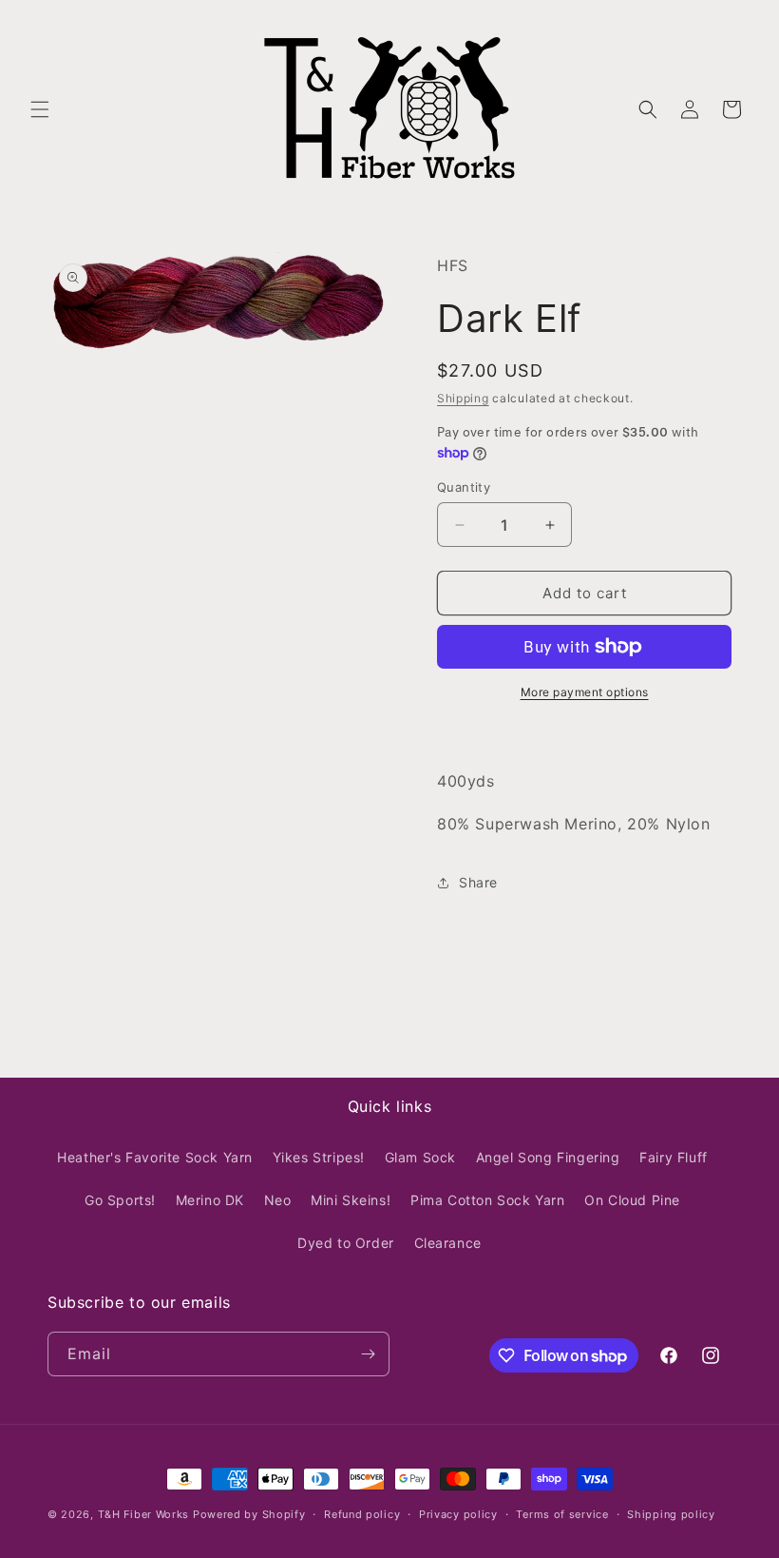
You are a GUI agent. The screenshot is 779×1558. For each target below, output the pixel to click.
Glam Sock (420, 1157)
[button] (40, 109)
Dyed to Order (345, 1243)
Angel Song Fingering (548, 1157)
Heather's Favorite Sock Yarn (155, 1157)
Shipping (463, 398)
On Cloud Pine (632, 1200)
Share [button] (478, 882)
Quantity (463, 487)
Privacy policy (458, 1514)
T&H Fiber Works (144, 1514)
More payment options (585, 692)
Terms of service (562, 1514)
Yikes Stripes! (319, 1157)
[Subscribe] (368, 1354)
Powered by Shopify (249, 1514)
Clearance (448, 1243)
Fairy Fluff (673, 1157)
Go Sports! (120, 1200)
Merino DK (210, 1200)
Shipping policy (671, 1514)
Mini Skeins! (350, 1200)
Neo (278, 1200)
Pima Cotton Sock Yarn (487, 1200)
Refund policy (362, 1514)
